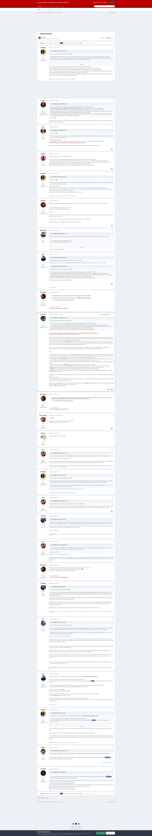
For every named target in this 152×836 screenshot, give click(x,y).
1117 (52, 43)
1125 (76, 43)
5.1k (44, 425)
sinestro (43, 433)
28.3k (44, 526)
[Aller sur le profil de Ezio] (43, 623)
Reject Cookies (110, 833)
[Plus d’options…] (113, 47)
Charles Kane (43, 230)
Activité (45, 6)
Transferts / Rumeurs (54, 38)
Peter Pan (43, 314)
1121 (64, 43)
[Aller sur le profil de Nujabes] (43, 158)
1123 (70, 43)
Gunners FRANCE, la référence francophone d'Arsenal (53, 2)
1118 (55, 43)
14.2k (44, 164)
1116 (49, 43)
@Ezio (92, 680)
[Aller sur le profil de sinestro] (43, 437)
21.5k (44, 302)
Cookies (79, 826)
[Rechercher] (113, 6)
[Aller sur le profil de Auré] (43, 258)
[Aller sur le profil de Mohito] (43, 751)
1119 (58, 43)
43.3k (44, 264)
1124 (73, 43)
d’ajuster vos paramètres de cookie (49, 834)
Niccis (43, 127)
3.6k (44, 325)
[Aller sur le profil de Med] (39, 38)
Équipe (44, 9)
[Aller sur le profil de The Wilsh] (43, 520)
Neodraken (43, 292)
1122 (67, 43)
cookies (70, 833)
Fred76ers (43, 47)
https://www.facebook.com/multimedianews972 (59, 308)
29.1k (44, 629)
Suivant (80, 43)
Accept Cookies (101, 833)
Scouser (62, 51)
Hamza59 (43, 769)
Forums (38, 9)
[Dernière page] (83, 43)
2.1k (44, 137)
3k (43, 443)
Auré (43, 254)
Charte (57, 6)
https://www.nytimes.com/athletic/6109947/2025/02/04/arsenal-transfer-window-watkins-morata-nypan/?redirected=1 (74, 333)
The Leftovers (43, 415)
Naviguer (40, 6)
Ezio (43, 619)
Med (44, 37)
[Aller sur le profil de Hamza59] (43, 773)
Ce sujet (109, 6)
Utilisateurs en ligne (51, 9)
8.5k (44, 111)
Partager (102, 37)
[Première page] (38, 43)
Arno (43, 449)
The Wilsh (43, 516)
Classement (59, 9)
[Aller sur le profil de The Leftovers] (43, 419)
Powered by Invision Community (76, 829)
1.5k (44, 779)
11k (44, 58)
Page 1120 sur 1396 (89, 43)
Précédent (42, 43)
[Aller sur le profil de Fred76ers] (43, 52)
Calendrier (62, 6)
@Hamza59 (107, 757)
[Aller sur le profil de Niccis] (43, 131)
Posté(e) (54, 47)
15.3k (44, 211)
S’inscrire (112, 2)
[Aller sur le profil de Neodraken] (43, 296)
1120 (61, 43)
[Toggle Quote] (50, 103)
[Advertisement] (58, 23)
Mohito (43, 747)
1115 (47, 43)
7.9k (44, 757)
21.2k (44, 460)
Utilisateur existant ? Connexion (100, 2)
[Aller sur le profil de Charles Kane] (43, 234)
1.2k (44, 240)
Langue (73, 826)
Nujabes (43, 153)
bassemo (43, 200)
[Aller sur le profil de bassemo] (43, 205)
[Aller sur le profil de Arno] (43, 454)
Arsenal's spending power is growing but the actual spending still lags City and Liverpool (67, 142)
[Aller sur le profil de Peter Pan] (43, 318)
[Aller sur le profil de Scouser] (43, 104)
